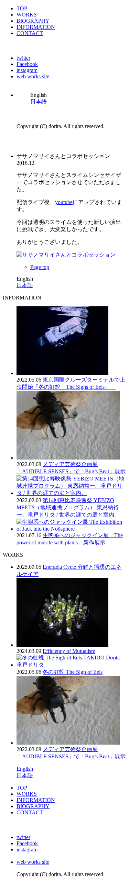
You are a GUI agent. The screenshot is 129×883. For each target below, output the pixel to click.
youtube (64, 202)
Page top (39, 267)
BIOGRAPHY (33, 21)
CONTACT (30, 33)
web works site (33, 76)
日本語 (38, 101)
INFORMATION (36, 27)
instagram (27, 70)
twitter (23, 58)
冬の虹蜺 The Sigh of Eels (73, 672)
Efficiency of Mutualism (69, 651)
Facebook (27, 64)
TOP (22, 8)
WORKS (27, 15)
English (25, 769)
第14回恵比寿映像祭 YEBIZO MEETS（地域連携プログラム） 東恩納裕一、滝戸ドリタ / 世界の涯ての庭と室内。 (68, 507)
